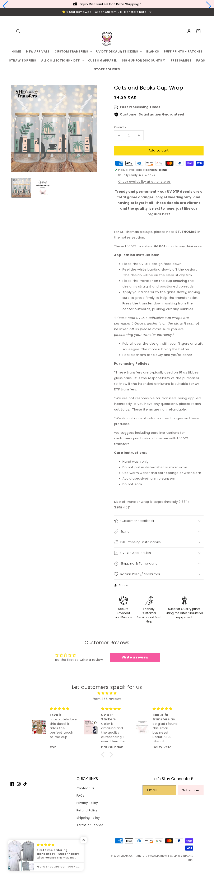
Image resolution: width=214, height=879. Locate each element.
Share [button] (123, 585)
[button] (5, 6)
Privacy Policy (87, 803)
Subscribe (190, 790)
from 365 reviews (107, 699)
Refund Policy (87, 810)
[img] (107, 693)
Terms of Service (89, 825)
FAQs (80, 795)
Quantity (120, 127)
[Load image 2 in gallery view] (42, 188)
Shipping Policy (88, 818)
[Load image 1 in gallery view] (21, 188)
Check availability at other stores (144, 182)
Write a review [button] (135, 657)
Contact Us (85, 788)
